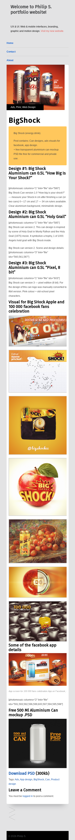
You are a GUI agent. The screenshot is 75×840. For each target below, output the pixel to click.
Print (18, 107)
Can (47, 779)
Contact (11, 51)
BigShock (39, 779)
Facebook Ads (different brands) (12, 810)
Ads (13, 107)
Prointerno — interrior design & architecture (12, 817)
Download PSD (22, 773)
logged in (28, 796)
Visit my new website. (52, 31)
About (10, 60)
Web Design (29, 107)
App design (26, 779)
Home (10, 43)
